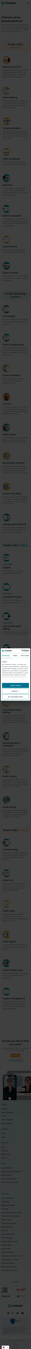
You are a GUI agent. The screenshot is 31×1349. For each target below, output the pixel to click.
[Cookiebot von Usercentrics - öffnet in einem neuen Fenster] (22, 651)
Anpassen (15, 691)
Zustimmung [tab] (6, 655)
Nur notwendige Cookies (15, 696)
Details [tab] (15, 655)
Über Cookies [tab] (25, 655)
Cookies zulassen (15, 685)
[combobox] (5, 1347)
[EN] (5, 1347)
